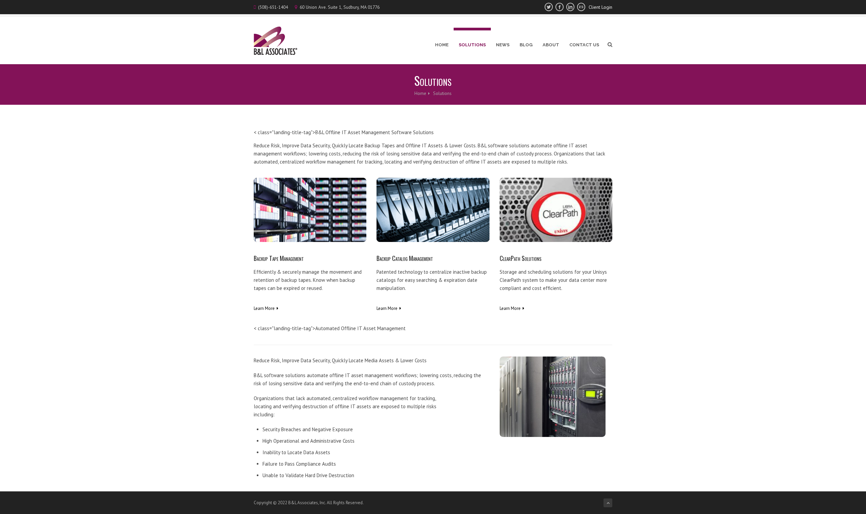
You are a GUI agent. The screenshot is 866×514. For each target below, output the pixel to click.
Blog (526, 44)
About (551, 44)
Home (442, 44)
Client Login (600, 7)
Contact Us (584, 44)
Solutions (472, 44)
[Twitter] (549, 7)
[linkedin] (570, 7)
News (502, 44)
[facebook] (559, 7)
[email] (581, 7)
